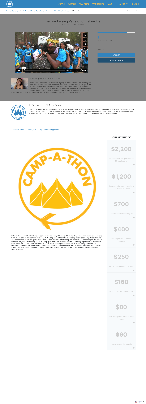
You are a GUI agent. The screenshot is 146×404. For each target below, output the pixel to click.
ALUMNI (110, 4)
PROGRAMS (60, 4)
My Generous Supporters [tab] (49, 129)
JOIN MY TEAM (116, 60)
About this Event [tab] (18, 129)
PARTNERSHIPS (98, 4)
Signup (125, 4)
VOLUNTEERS (84, 4)
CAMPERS (72, 4)
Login (136, 4)
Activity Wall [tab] (31, 129)
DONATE (116, 55)
